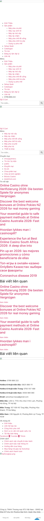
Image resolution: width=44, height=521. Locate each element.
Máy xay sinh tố (15, 31)
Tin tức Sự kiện (10, 161)
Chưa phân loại (10, 171)
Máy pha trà (9, 146)
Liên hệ (7, 56)
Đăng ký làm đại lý (11, 54)
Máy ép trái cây (15, 33)
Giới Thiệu (8, 23)
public (6, 164)
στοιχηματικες (10, 159)
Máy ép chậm (14, 36)
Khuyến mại (9, 166)
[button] (22, 58)
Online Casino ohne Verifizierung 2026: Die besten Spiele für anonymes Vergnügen (21, 191)
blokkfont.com (10, 179)
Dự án (6, 169)
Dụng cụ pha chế (15, 43)
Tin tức (7, 51)
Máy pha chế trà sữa (17, 41)
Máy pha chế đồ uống (17, 38)
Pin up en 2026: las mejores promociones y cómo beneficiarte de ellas (19, 254)
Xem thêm (4, 302)
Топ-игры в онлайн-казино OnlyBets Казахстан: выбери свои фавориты (20, 266)
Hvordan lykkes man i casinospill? (15, 231)
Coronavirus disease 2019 (18, 275)
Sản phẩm (8, 26)
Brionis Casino (10, 176)
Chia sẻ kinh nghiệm (12, 174)
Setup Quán (9, 46)
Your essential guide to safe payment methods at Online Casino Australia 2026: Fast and (19, 219)
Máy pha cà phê (15, 28)
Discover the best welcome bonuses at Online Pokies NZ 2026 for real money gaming (20, 205)
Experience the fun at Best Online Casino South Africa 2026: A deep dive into (19, 242)
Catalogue (8, 49)
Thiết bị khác (9, 149)
